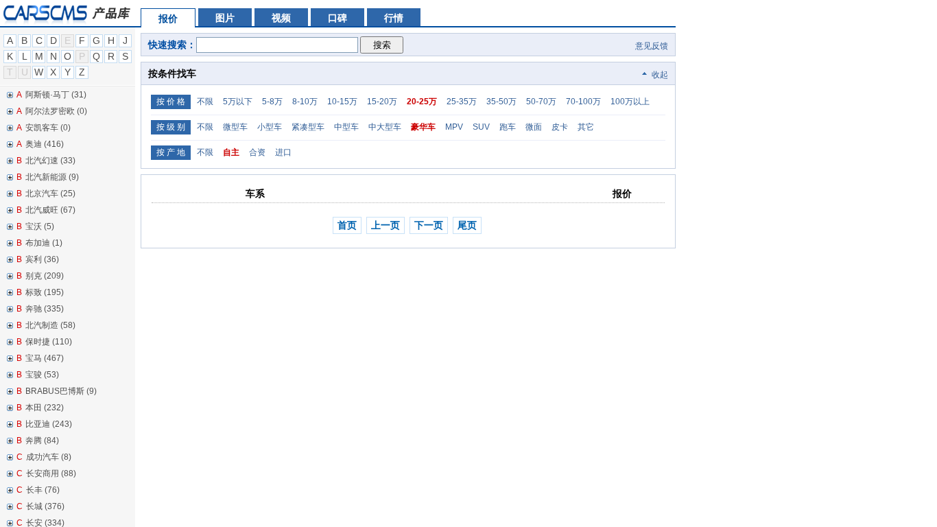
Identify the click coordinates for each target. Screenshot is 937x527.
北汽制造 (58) (50, 325)
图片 (225, 17)
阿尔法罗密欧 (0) (56, 111)
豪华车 (423, 127)
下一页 (428, 225)
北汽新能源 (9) (52, 177)
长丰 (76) (43, 490)
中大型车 (384, 127)
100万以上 (630, 101)
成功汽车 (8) (48, 457)
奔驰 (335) (44, 309)
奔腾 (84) (42, 440)
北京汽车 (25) (50, 193)
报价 (168, 18)
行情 (393, 17)
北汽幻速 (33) (50, 160)
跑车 (507, 127)
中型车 (346, 127)
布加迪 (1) (43, 243)
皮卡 (559, 127)
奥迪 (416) (44, 144)
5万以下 (237, 101)
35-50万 (501, 101)
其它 (586, 127)
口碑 (337, 17)
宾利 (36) (42, 259)
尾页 (467, 225)
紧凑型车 (308, 127)
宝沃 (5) (39, 226)
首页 (347, 225)
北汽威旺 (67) (50, 210)
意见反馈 (650, 46)
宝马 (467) (44, 358)
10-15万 (342, 101)
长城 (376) (45, 506)
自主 (231, 152)
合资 (257, 152)
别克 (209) (44, 276)
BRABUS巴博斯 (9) (61, 391)
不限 (205, 101)
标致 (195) (44, 292)
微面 (533, 127)
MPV (454, 127)
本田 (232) (44, 407)
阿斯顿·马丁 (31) (55, 94)
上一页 (385, 225)
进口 (283, 152)
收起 (660, 75)
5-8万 (272, 101)
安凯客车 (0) (48, 127)
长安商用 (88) (51, 473)
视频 (281, 17)
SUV (481, 127)
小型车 (269, 127)
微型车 (235, 127)
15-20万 (382, 101)
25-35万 (462, 101)
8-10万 (305, 101)
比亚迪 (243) (48, 424)
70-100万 (583, 101)
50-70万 (541, 101)
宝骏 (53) (42, 374)
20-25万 (422, 101)
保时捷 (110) (48, 342)
